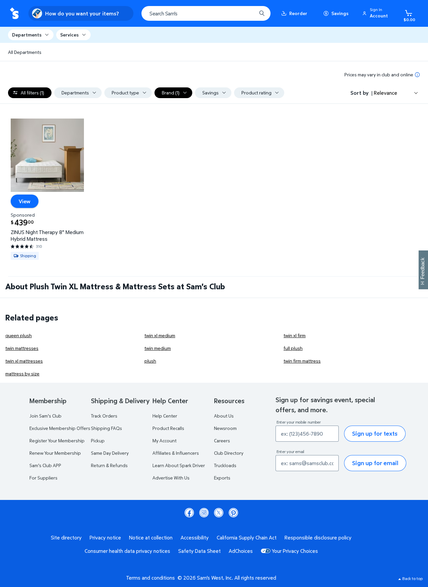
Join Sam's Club (45, 416)
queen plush (18, 335)
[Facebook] (189, 512)
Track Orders (104, 416)
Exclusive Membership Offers (59, 428)
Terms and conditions (150, 577)
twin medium (157, 348)
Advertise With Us (171, 477)
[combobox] (206, 13)
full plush (293, 348)
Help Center (164, 416)
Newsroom (225, 428)
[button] (376, 13)
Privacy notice (105, 537)
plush (150, 361)
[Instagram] (204, 512)
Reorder (298, 13)
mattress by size (22, 373)
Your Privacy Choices (295, 551)
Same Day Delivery (110, 453)
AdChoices (241, 551)
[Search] (261, 13)
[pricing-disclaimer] (417, 74)
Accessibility (195, 537)
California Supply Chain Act (247, 537)
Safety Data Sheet (199, 551)
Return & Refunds (109, 465)
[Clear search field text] (246, 13)
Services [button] (69, 34)
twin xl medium (159, 335)
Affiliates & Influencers (175, 453)
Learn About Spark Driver (178, 465)
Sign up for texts (375, 433)
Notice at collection (151, 537)
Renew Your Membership (55, 453)
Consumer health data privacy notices (127, 551)
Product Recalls (168, 428)
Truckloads (225, 465)
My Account (164, 440)
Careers (222, 440)
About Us (224, 416)
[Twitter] (219, 512)
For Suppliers (43, 477)
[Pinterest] (233, 512)
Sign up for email (375, 463)
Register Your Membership (57, 440)
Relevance (385, 92)
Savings (339, 13)
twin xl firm (295, 335)
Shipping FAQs (106, 428)
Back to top (412, 578)
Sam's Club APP (45, 465)
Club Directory (228, 453)
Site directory (66, 537)
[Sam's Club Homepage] (14, 13)
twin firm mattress (302, 361)
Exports (222, 477)
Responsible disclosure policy (318, 537)
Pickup (98, 440)
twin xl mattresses (24, 361)
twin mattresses (21, 348)
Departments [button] (26, 34)
